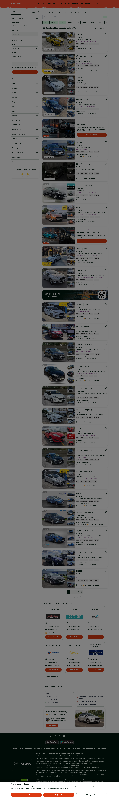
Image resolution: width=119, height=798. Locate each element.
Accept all (26, 795)
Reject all (58, 795)
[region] (59, 790)
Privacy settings (91, 795)
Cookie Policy (54, 789)
